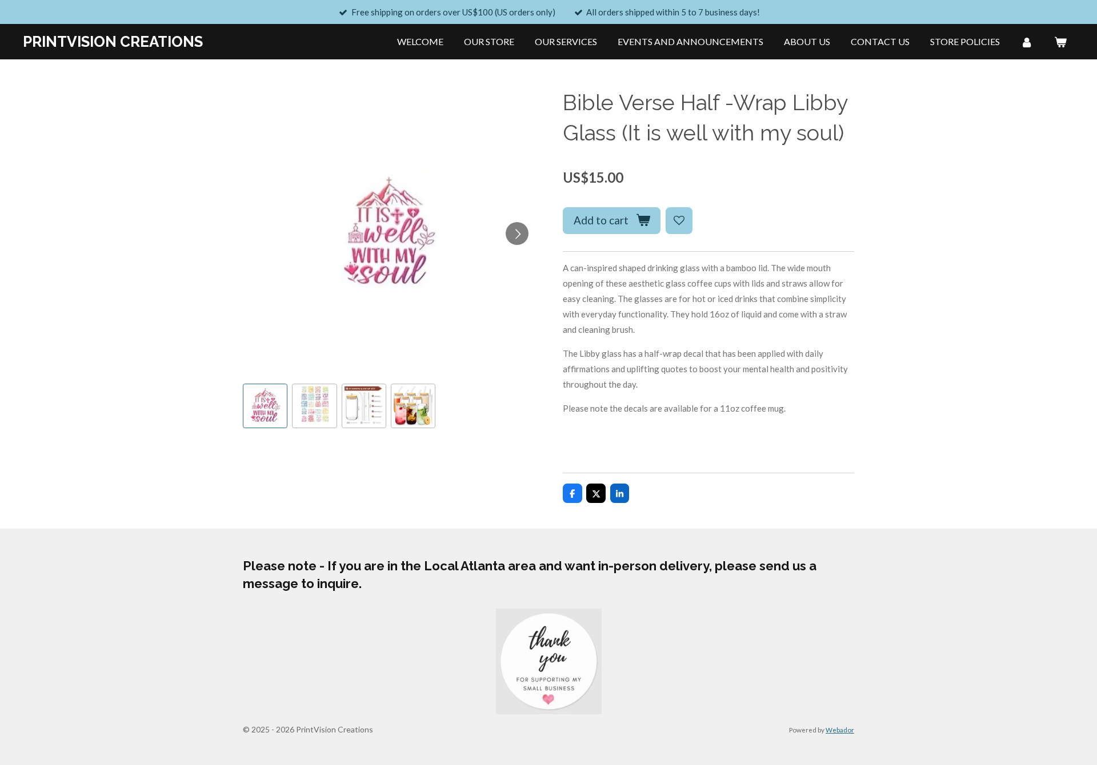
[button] (265, 406)
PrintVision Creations (113, 41)
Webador (840, 730)
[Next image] (517, 233)
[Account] (1026, 42)
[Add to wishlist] (679, 220)
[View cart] (1060, 42)
